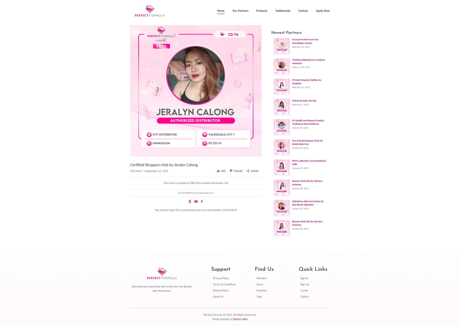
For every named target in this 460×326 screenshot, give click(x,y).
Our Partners (240, 11)
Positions (262, 290)
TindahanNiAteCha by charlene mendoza (308, 62)
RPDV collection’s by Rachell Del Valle (309, 163)
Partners (261, 278)
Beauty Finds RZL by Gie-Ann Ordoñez (307, 183)
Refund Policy (221, 290)
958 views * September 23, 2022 (149, 171)
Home (220, 11)
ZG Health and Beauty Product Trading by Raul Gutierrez (308, 122)
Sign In (304, 278)
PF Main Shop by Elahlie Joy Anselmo (306, 82)
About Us (218, 296)
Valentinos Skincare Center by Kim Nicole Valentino (308, 203)
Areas (260, 284)
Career (304, 290)
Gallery (304, 296)
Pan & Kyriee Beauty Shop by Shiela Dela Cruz (307, 143)
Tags (259, 296)
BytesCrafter (240, 319)
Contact (303, 11)
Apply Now (323, 11)
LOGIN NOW (229, 210)
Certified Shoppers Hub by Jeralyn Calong (164, 165)
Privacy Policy (221, 278)
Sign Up (304, 284)
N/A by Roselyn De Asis (304, 101)
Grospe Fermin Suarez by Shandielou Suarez (305, 41)
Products (261, 11)
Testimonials (282, 11)
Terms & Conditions (224, 284)
